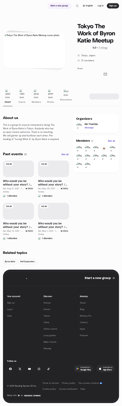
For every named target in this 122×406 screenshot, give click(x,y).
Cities (46, 322)
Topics (47, 316)
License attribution (68, 389)
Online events (50, 329)
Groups (47, 303)
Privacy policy (68, 383)
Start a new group (98, 278)
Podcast (84, 335)
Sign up (11, 303)
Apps (82, 329)
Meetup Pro (85, 316)
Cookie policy (49, 389)
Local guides (50, 335)
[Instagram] (39, 369)
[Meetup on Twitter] (20, 369)
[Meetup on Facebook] (10, 369)
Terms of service (51, 383)
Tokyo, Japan (88, 55)
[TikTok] (48, 369)
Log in (10, 309)
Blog (82, 309)
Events (47, 309)
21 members (87, 60)
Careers (84, 322)
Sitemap (47, 349)
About (83, 303)
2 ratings (103, 48)
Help (9, 316)
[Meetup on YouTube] (29, 369)
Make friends (50, 342)
